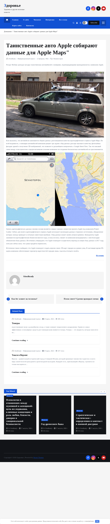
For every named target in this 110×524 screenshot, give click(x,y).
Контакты (30, 25)
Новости (9, 395)
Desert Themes (38, 457)
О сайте (26, 20)
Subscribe (94, 23)
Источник (100, 255)
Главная (15, 20)
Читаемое (37, 20)
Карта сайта (17, 25)
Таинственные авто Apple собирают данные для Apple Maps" (35, 31)
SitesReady (12, 59)
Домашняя (7, 31)
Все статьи (63, 20)
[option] (20, 415)
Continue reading (19, 340)
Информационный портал (26, 59)
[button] (101, 391)
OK (97, 521)
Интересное (50, 20)
